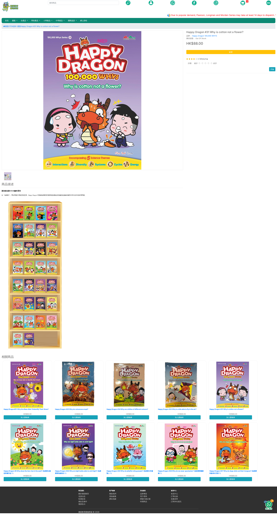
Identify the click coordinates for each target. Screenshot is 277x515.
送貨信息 (81, 496)
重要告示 (81, 504)
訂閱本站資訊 (176, 501)
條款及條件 (82, 501)
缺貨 (231, 52)
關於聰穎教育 (83, 494)
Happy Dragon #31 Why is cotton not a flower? (40, 26)
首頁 (7, 20)
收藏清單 (174, 499)
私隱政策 (81, 499)
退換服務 (112, 496)
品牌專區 (143, 494)
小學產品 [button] (47, 20)
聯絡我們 (112, 494)
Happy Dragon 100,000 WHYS (204, 36)
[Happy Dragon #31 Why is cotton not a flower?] (92, 100)
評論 (272, 69)
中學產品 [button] (59, 20)
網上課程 (83, 20)
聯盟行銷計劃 (145, 499)
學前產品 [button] (35, 20)
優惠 (6, 26)
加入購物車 (25, 417)
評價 (189, 63)
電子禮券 (143, 496)
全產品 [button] (24, 20)
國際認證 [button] (71, 20)
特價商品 (143, 501)
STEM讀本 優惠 (14, 26)
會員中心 (174, 494)
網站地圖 (112, 499)
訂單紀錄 (174, 496)
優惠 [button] (14, 20)
